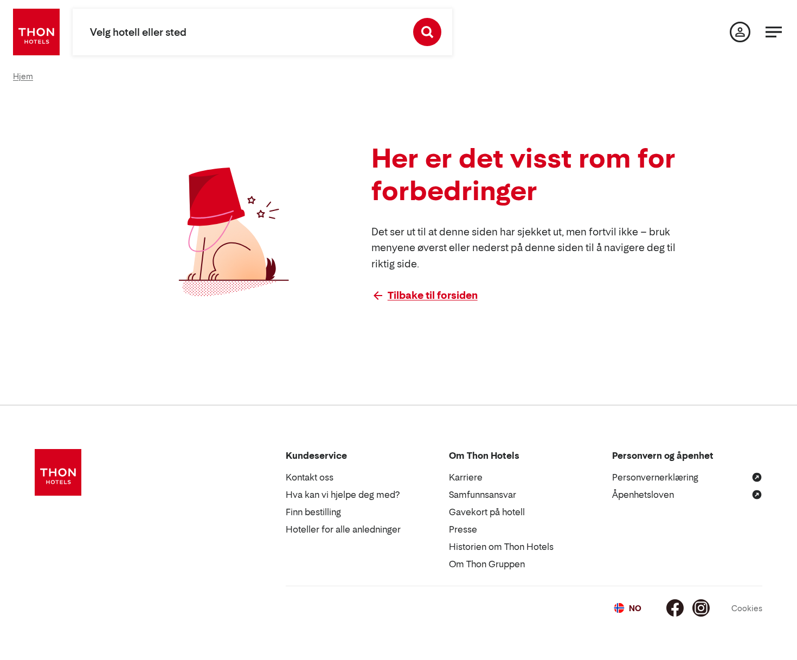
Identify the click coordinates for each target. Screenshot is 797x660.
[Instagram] (701, 608)
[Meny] (773, 32)
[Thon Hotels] (36, 32)
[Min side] (740, 32)
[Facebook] (675, 608)
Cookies (746, 608)
